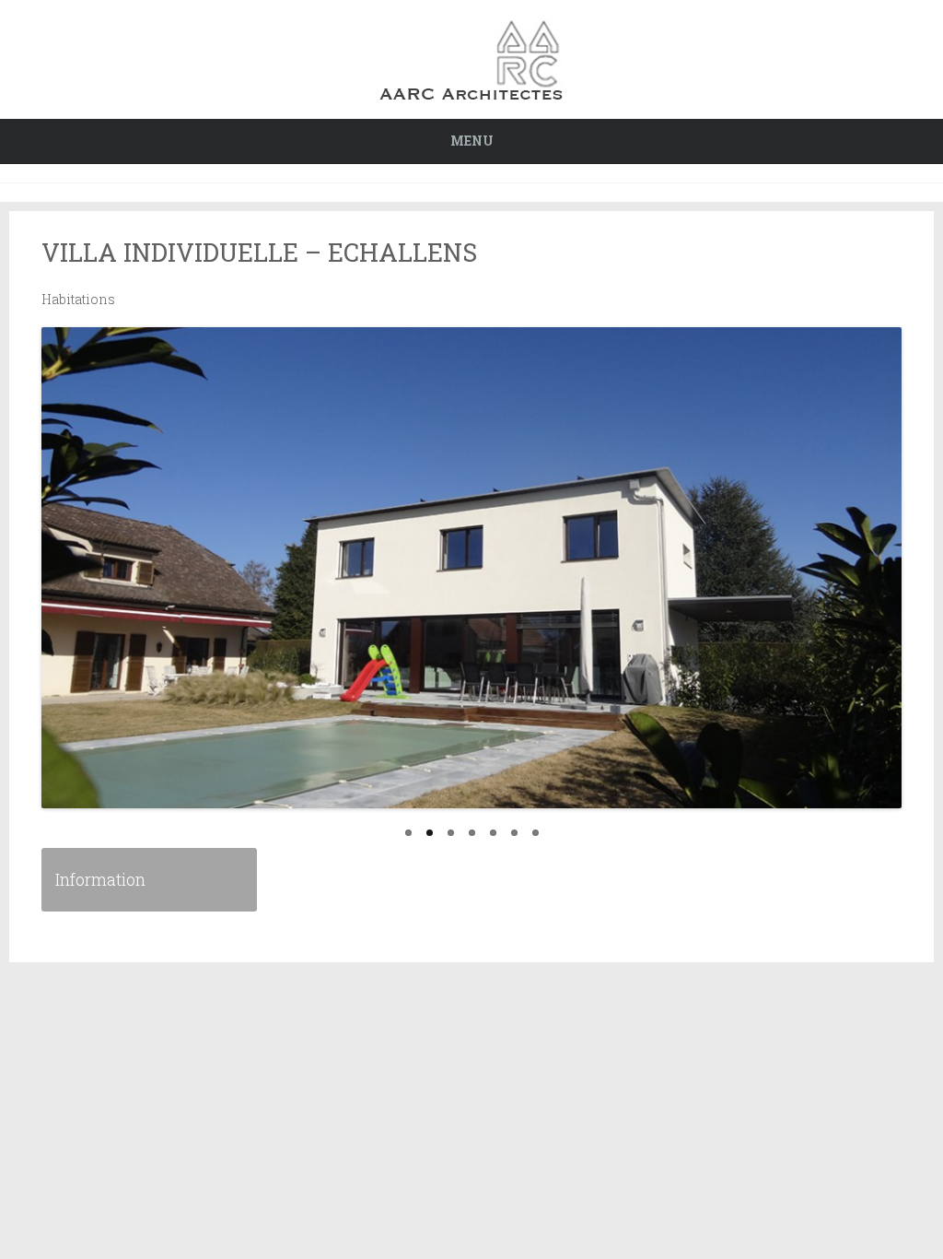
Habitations (78, 299)
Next (907, 591)
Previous (36, 591)
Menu (472, 140)
